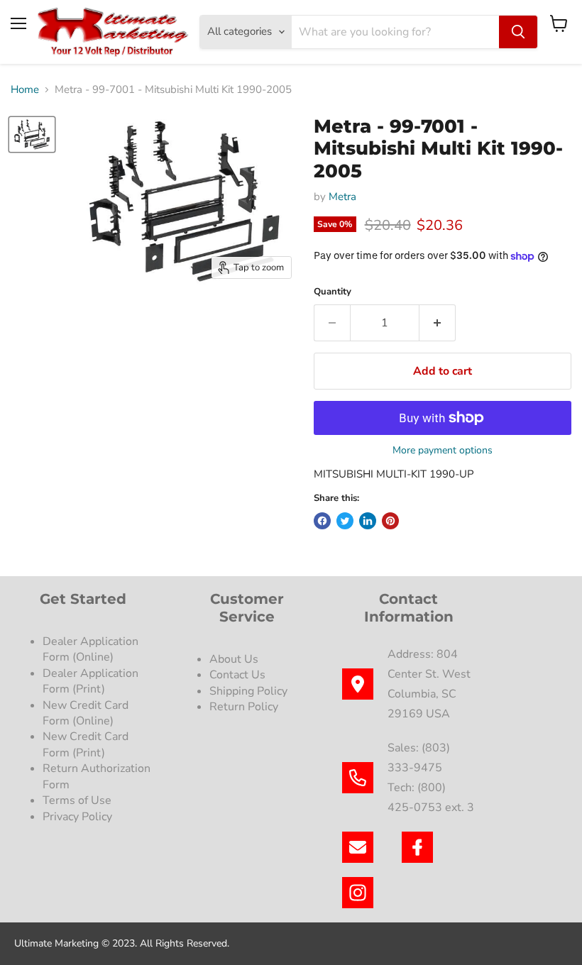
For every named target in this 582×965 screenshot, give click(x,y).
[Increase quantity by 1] (437, 322)
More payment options (442, 450)
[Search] (518, 32)
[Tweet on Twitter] (344, 520)
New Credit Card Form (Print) (85, 744)
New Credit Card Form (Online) (85, 713)
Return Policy (243, 707)
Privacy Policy (79, 817)
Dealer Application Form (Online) (90, 649)
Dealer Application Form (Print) (90, 681)
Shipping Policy (248, 691)
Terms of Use (78, 800)
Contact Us (237, 675)
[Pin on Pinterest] (390, 520)
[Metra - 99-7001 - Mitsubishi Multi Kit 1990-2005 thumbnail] (32, 134)
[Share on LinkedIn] (367, 520)
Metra (342, 196)
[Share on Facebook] (322, 520)
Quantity (332, 292)
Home (25, 90)
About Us (233, 659)
